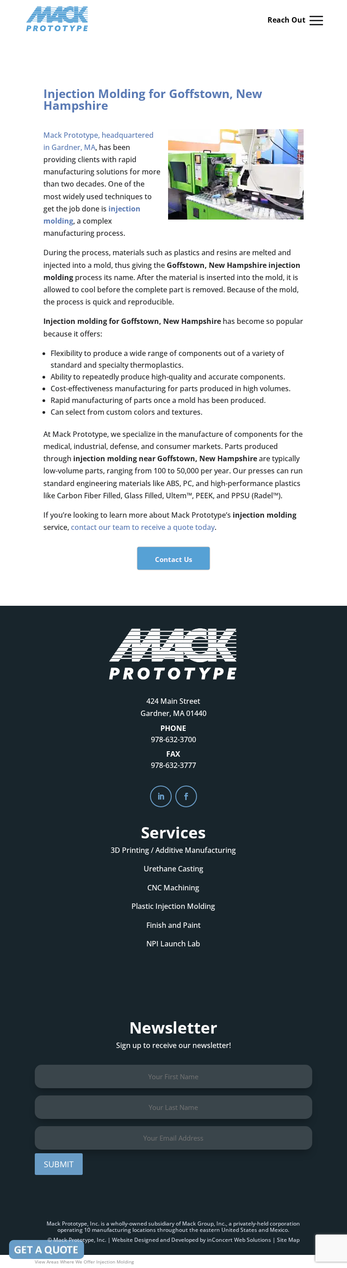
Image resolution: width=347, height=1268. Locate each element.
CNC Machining (173, 888)
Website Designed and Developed (155, 1240)
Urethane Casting (173, 869)
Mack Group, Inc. (204, 1223)
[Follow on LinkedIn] (161, 796)
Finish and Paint (173, 925)
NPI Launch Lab (173, 944)
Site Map (288, 1240)
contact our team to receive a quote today (143, 527)
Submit (59, 1164)
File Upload (46, 1249)
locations (144, 1230)
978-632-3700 (173, 739)
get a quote (173, 984)
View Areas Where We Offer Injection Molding (84, 1262)
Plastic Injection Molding (173, 906)
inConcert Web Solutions (239, 1240)
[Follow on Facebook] (186, 796)
